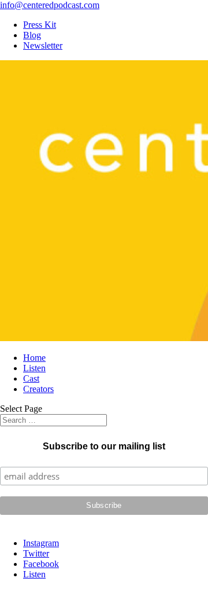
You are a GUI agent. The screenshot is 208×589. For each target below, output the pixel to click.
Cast (31, 378)
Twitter (36, 553)
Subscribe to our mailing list (104, 446)
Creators (38, 389)
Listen (34, 368)
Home (34, 358)
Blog (32, 35)
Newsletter (42, 45)
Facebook (41, 564)
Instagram (41, 543)
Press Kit (39, 25)
